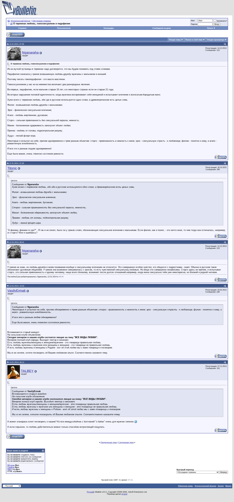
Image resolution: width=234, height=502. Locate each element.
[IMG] (9, 469)
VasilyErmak (16, 290)
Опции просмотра (215, 40)
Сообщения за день (161, 28)
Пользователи (64, 28)
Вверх (228, 486)
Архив (221, 486)
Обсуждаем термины (41, 21)
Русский (90, 492)
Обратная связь (185, 486)
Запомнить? (222, 21)
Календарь (109, 28)
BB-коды (11, 465)
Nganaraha (30, 52)
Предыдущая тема (109, 442)
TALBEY (27, 371)
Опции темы (175, 40)
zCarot (124, 494)
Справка (22, 28)
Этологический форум (20, 21)
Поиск (210, 28)
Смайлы (11, 467)
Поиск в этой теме (193, 40)
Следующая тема (126, 442)
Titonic (12, 168)
